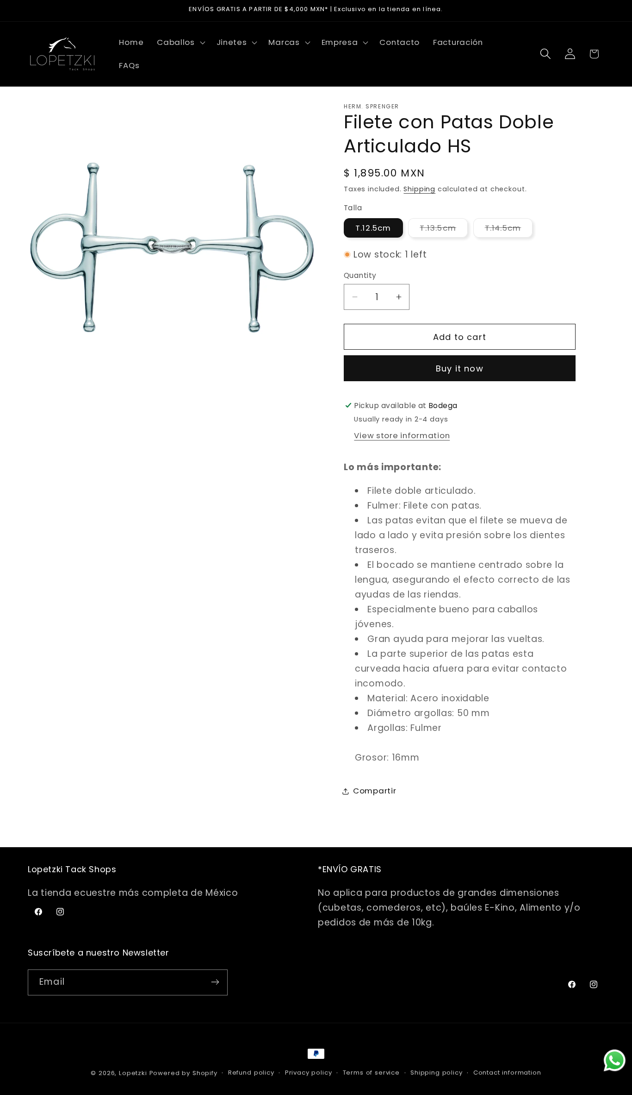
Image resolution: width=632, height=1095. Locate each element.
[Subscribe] (215, 982)
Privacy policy (308, 1072)
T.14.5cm (509, 230)
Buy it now (459, 368)
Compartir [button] (374, 790)
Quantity (360, 275)
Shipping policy (436, 1072)
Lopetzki (133, 1073)
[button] (180, 42)
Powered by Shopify (183, 1073)
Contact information (507, 1072)
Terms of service (371, 1072)
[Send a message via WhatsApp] (614, 1060)
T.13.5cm (444, 230)
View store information (402, 435)
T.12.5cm (373, 227)
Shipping (419, 189)
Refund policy (251, 1072)
